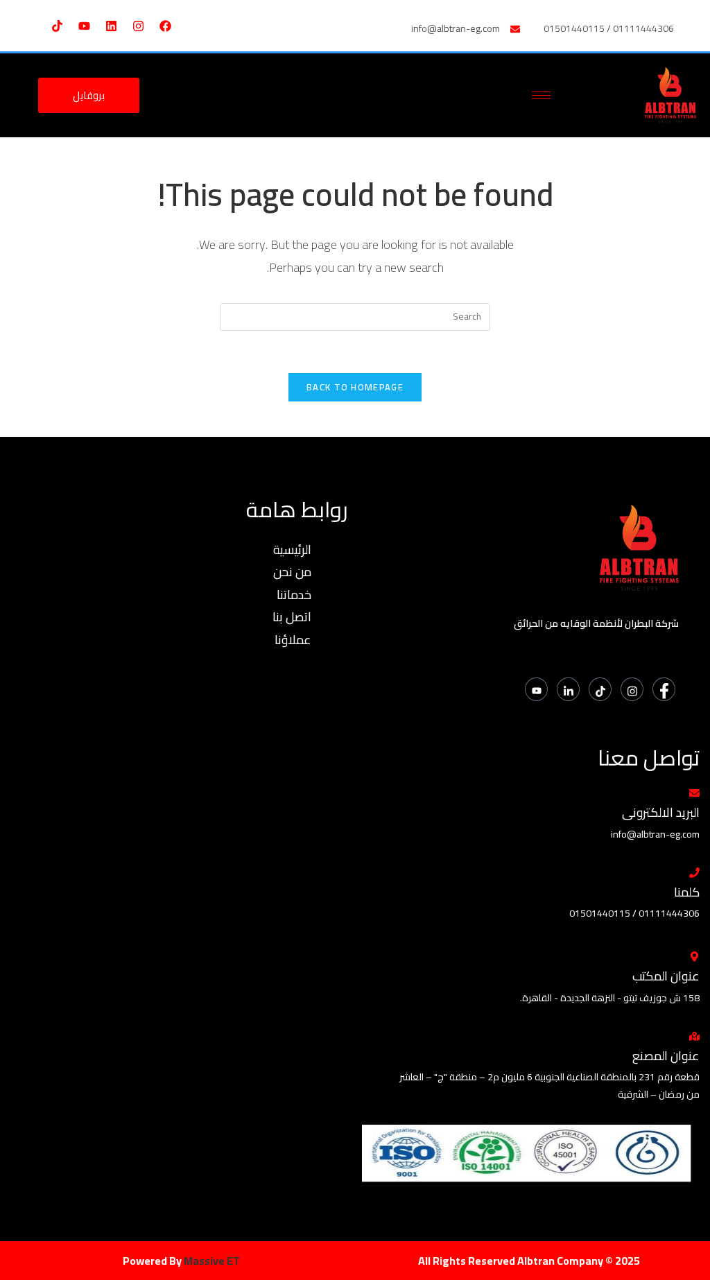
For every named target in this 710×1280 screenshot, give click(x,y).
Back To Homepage (355, 387)
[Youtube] (84, 25)
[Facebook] (166, 25)
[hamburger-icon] (541, 95)
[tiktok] (600, 689)
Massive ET (212, 1260)
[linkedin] (568, 689)
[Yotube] (536, 689)
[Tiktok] (57, 25)
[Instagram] (138, 25)
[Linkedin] (111, 25)
